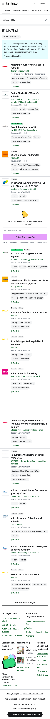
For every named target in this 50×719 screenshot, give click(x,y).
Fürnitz (29, 628)
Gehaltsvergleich (9, 685)
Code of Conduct (37, 699)
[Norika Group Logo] (24, 709)
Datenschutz (10, 699)
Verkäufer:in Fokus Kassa (25, 574)
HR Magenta (42, 671)
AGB (41, 693)
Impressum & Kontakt (29, 693)
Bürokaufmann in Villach (12, 635)
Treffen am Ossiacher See (37, 632)
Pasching (22, 165)
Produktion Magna (42, 665)
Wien (35, 294)
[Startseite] (12, 3)
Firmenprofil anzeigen (13, 56)
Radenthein (17, 383)
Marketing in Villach (10, 625)
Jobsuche (6, 10)
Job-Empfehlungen (21, 10)
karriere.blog (23, 643)
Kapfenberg (37, 531)
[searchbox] (25, 20)
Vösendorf (31, 165)
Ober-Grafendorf (19, 78)
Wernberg (30, 471)
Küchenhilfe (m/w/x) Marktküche (29, 312)
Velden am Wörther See (21, 137)
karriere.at (42, 649)
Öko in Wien (41, 660)
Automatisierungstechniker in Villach (14, 630)
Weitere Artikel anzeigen (23, 668)
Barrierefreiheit (23, 699)
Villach (14, 30)
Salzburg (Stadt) (19, 471)
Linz (38, 165)
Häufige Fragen (13, 693)
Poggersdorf (17, 294)
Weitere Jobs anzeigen (25, 602)
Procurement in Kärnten (42, 655)
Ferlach (15, 437)
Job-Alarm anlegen (26, 237)
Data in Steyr (42, 675)
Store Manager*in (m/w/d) (25, 155)
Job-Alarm (36, 10)
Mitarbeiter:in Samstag (24, 373)
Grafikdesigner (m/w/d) (23, 127)
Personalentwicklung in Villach (12, 619)
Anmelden (41, 3)
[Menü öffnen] (3, 3)
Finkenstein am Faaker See (38, 78)
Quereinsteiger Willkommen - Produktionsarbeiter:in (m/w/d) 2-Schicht (29, 423)
